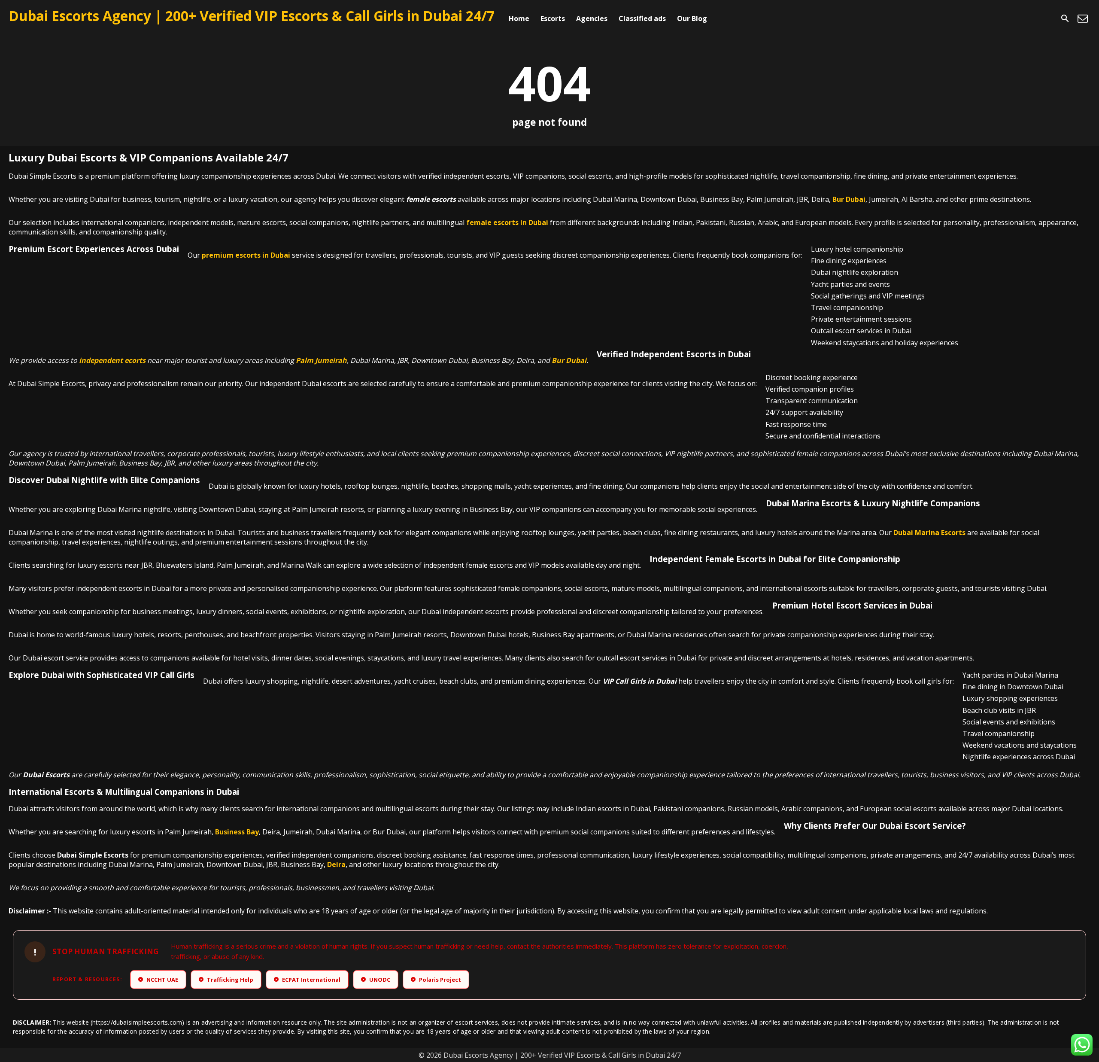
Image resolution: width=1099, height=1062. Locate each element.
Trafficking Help (226, 979)
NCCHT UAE (159, 979)
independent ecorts (112, 360)
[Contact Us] (1082, 18)
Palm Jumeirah (321, 360)
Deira (336, 864)
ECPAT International (307, 979)
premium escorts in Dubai (246, 255)
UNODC (376, 979)
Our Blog (692, 18)
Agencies (591, 18)
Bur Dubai (848, 199)
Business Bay (237, 832)
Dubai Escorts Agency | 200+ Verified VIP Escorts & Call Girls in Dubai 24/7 (252, 15)
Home (519, 18)
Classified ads (642, 18)
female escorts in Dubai (507, 222)
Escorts (552, 18)
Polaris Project (436, 979)
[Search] (1065, 18)
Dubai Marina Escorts (929, 532)
